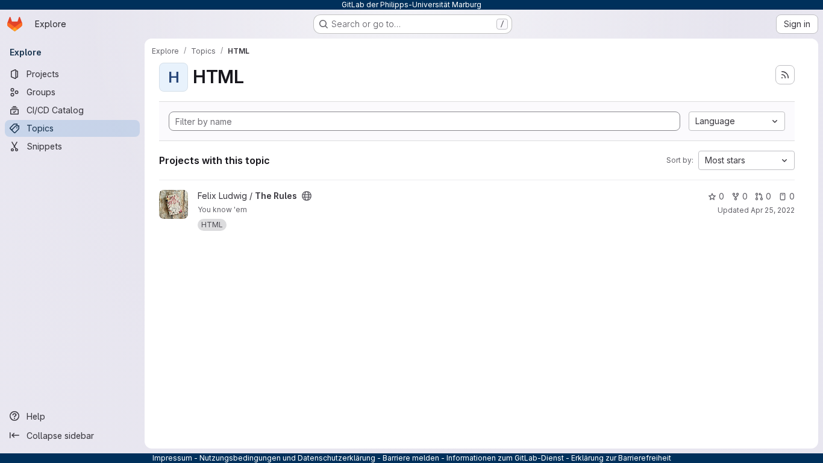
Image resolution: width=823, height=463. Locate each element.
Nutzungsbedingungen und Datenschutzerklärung (287, 457)
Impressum (172, 457)
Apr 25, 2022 (773, 210)
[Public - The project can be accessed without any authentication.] (306, 196)
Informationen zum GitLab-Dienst (505, 457)
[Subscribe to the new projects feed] (785, 74)
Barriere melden (411, 457)
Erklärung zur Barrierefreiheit (621, 457)
